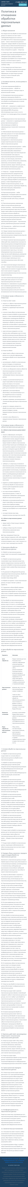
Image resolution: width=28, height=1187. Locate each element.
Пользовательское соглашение (10, 1158)
